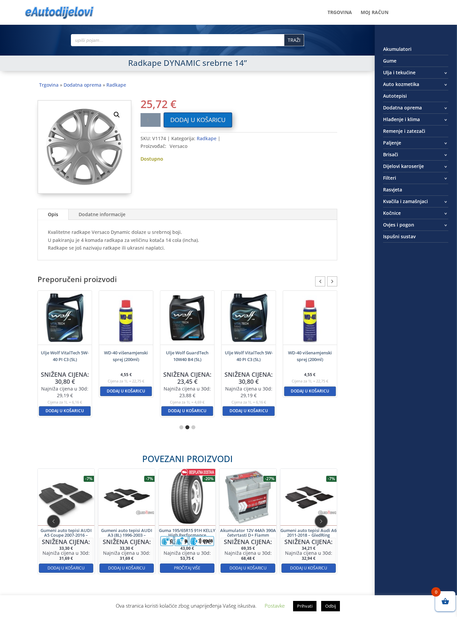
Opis (53, 214)
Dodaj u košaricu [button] (64, 411)
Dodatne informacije (102, 214)
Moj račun (374, 12)
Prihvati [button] (304, 606)
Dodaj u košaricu (197, 120)
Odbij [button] (330, 606)
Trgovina (340, 12)
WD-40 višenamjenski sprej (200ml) (126, 356)
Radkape (116, 85)
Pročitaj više (187, 567)
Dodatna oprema (82, 85)
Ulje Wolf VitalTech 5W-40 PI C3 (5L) (65, 356)
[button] (117, 115)
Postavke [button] (275, 605)
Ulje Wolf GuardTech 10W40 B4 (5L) (187, 356)
